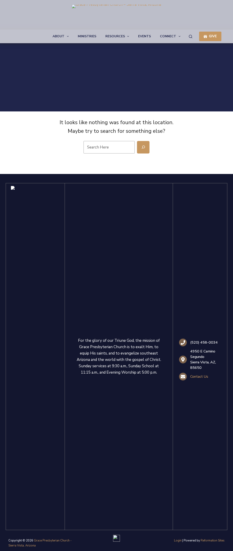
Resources (115, 36)
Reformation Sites (213, 540)
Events (144, 36)
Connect (168, 36)
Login (178, 540)
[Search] (190, 36)
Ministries (87, 36)
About (58, 36)
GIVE (213, 36)
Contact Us (199, 376)
